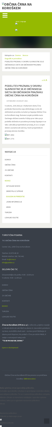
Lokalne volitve (12, 217)
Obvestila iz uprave (14, 191)
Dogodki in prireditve (15, 196)
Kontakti (9, 175)
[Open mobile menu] (5, 15)
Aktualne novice (13, 186)
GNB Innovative (30, 379)
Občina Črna (10, 165)
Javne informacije (14, 202)
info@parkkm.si (8, 262)
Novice (8, 180)
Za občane (9, 170)
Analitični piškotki (7, 423)
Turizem (8, 212)
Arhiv (8, 207)
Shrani (2, 403)
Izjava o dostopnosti (10, 347)
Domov (8, 159)
